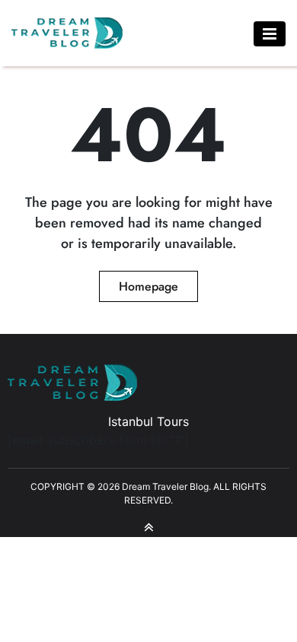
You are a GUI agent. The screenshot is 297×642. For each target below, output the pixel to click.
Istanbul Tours (148, 421)
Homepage (148, 286)
